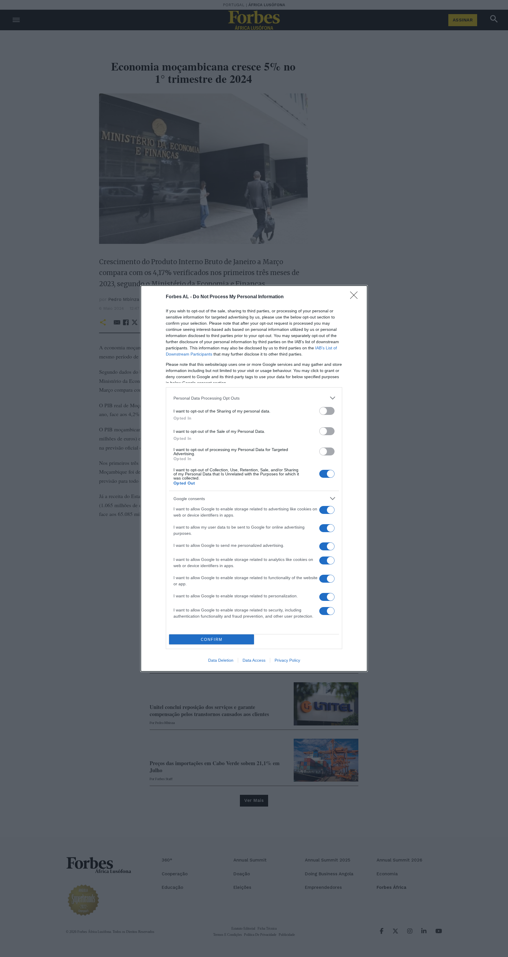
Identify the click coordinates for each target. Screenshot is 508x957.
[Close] (355, 297)
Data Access (254, 660)
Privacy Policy (287, 660)
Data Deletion (220, 660)
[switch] (327, 411)
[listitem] (254, 398)
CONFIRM (212, 639)
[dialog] (254, 478)
